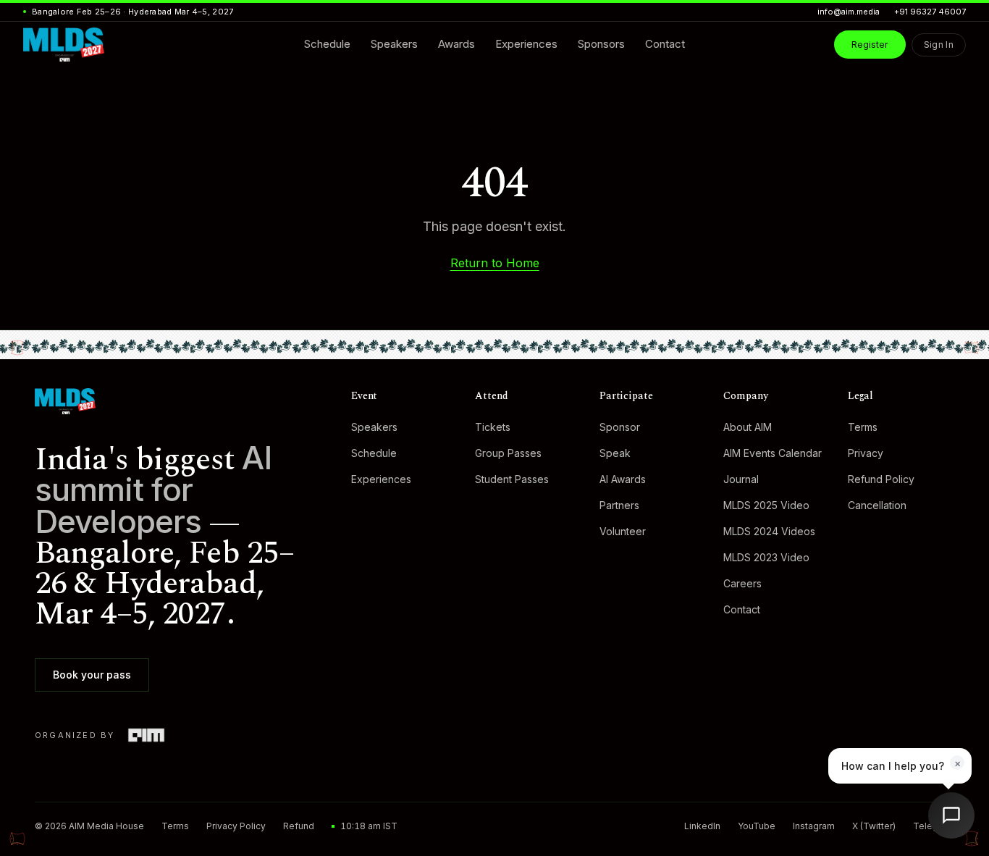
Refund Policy (881, 479)
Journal (741, 479)
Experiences (381, 479)
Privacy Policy (236, 826)
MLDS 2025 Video (766, 505)
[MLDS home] (178, 401)
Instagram (814, 826)
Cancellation (877, 505)
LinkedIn (702, 826)
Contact (741, 609)
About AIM (747, 427)
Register (869, 44)
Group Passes (508, 453)
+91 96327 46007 (930, 12)
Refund (298, 826)
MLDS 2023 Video (766, 557)
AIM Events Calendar (772, 453)
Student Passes (512, 479)
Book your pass (92, 674)
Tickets (492, 427)
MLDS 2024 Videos (769, 531)
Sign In (939, 44)
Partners (619, 505)
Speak (615, 453)
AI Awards (622, 479)
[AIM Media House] (146, 735)
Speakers (374, 427)
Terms (863, 427)
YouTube (756, 826)
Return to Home (494, 263)
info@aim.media (848, 12)
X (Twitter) (874, 826)
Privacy (865, 453)
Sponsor (619, 427)
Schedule (374, 453)
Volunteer (622, 531)
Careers (742, 583)
